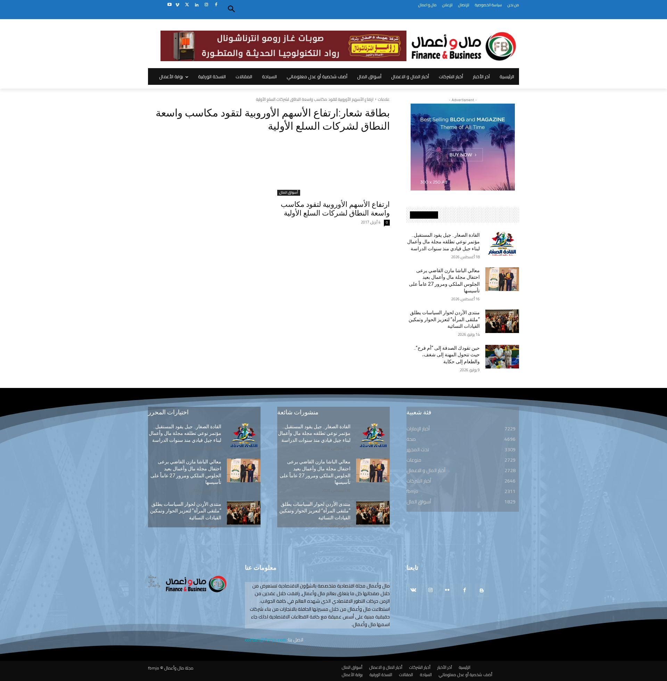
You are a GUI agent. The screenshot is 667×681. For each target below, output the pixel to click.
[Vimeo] (177, 5)
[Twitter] (187, 5)
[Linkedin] (197, 5)
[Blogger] (481, 590)
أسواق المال (288, 193)
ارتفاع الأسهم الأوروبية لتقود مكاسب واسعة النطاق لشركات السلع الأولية (335, 208)
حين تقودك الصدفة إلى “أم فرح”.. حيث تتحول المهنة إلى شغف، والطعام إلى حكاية (447, 354)
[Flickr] (447, 590)
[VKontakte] (413, 590)
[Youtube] (169, 5)
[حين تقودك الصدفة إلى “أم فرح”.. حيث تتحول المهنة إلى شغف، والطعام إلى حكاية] (502, 356)
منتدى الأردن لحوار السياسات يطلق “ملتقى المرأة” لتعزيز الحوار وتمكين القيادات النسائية (444, 319)
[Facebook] (216, 5)
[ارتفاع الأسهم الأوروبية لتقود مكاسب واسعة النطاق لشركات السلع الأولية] (333, 167)
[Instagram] (206, 5)
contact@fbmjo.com (265, 639)
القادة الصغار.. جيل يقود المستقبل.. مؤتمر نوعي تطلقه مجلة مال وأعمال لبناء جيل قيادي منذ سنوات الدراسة (443, 241)
